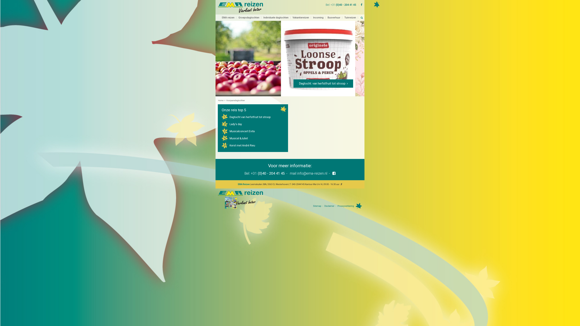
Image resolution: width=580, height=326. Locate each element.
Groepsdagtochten (248, 17)
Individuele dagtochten (275, 17)
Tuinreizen (350, 17)
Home (220, 100)
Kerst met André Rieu (239, 145)
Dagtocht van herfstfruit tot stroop (247, 117)
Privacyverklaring (346, 206)
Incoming (318, 17)
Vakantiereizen (301, 17)
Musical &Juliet (236, 138)
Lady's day (233, 124)
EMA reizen (228, 17)
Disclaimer (329, 206)
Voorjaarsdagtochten (235, 100)
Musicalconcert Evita (239, 131)
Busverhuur (334, 17)
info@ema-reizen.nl (312, 173)
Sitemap (317, 206)
